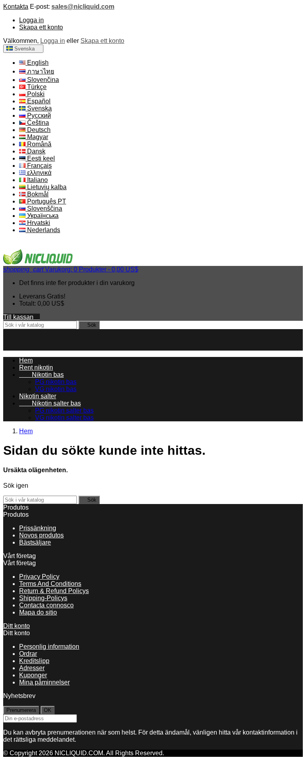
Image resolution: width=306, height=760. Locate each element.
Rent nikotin (36, 367)
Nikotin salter (37, 396)
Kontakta (15, 6)
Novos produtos (41, 535)
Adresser (32, 668)
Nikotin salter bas (50, 403)
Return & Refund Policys (54, 590)
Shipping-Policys (43, 598)
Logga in (31, 20)
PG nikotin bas (55, 381)
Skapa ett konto (41, 27)
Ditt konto (16, 625)
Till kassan (21, 317)
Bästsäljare (35, 542)
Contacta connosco (46, 605)
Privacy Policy (39, 576)
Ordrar (28, 653)
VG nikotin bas (55, 389)
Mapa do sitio (38, 612)
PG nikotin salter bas (64, 410)
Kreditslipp (34, 660)
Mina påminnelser (44, 682)
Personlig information (49, 646)
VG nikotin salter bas (64, 417)
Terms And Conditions (50, 583)
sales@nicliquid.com (82, 6)
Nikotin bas (41, 374)
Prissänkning (37, 528)
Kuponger (33, 675)
